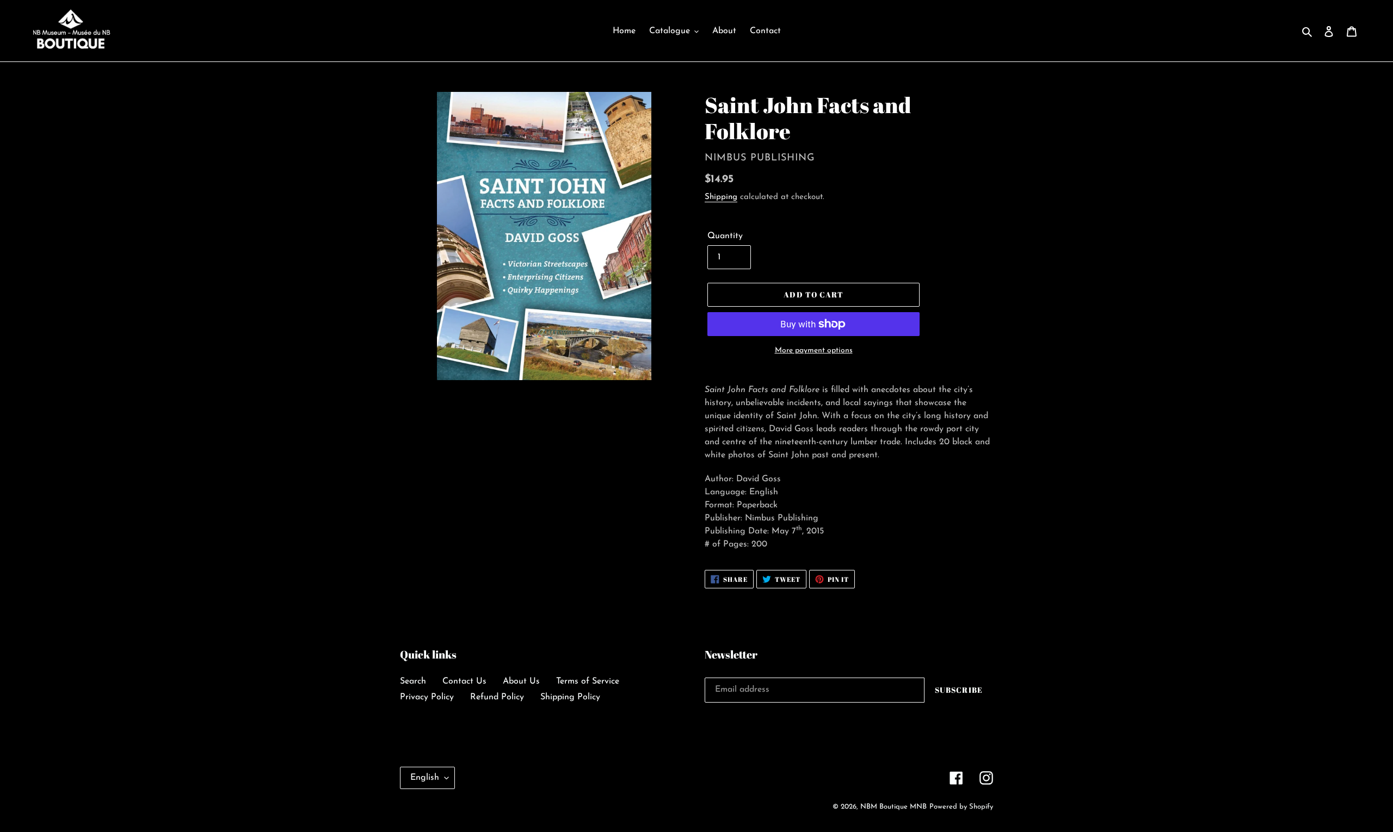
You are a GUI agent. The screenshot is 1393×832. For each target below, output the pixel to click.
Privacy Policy (427, 697)
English (424, 777)
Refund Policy (497, 697)
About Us (521, 681)
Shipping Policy (570, 697)
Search (413, 681)
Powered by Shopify (961, 806)
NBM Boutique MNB (893, 806)
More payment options (814, 350)
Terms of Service (587, 681)
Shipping (721, 197)
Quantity (725, 236)
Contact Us (464, 681)
